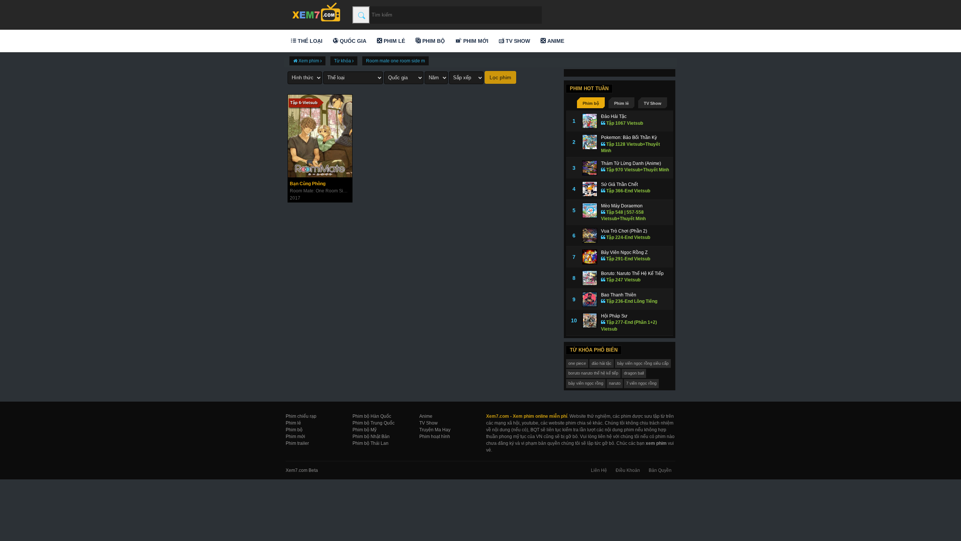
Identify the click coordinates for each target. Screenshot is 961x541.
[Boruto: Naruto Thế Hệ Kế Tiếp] (589, 278)
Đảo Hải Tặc (614, 116)
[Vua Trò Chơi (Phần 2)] (589, 235)
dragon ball (634, 373)
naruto (615, 383)
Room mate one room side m (395, 60)
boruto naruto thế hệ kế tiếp (593, 373)
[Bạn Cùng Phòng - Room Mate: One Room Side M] (320, 136)
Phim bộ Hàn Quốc (371, 416)
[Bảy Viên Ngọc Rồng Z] (589, 256)
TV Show (517, 41)
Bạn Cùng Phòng (307, 183)
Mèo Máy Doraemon (622, 206)
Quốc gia (352, 41)
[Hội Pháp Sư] (589, 320)
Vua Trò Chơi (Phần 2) (624, 231)
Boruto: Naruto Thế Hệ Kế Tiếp (632, 273)
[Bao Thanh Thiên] (589, 299)
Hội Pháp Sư (614, 316)
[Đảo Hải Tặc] (589, 120)
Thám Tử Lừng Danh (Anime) (631, 163)
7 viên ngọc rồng (641, 383)
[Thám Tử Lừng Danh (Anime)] (589, 167)
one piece (577, 363)
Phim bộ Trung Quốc (373, 423)
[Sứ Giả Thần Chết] (589, 188)
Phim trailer (297, 443)
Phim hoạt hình (434, 436)
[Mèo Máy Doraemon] (589, 210)
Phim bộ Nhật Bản (371, 436)
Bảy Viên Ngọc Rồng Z (624, 252)
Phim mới (475, 41)
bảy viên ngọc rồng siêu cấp (643, 363)
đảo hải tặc (602, 363)
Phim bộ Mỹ (364, 429)
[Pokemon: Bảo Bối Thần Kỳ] (589, 142)
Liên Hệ (599, 470)
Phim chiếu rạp (301, 416)
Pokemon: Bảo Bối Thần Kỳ (629, 137)
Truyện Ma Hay (434, 429)
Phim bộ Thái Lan (370, 443)
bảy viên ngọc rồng (585, 383)
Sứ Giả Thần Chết (619, 184)
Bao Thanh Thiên (618, 295)
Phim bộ (433, 41)
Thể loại (309, 41)
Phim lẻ (393, 41)
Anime (555, 41)
